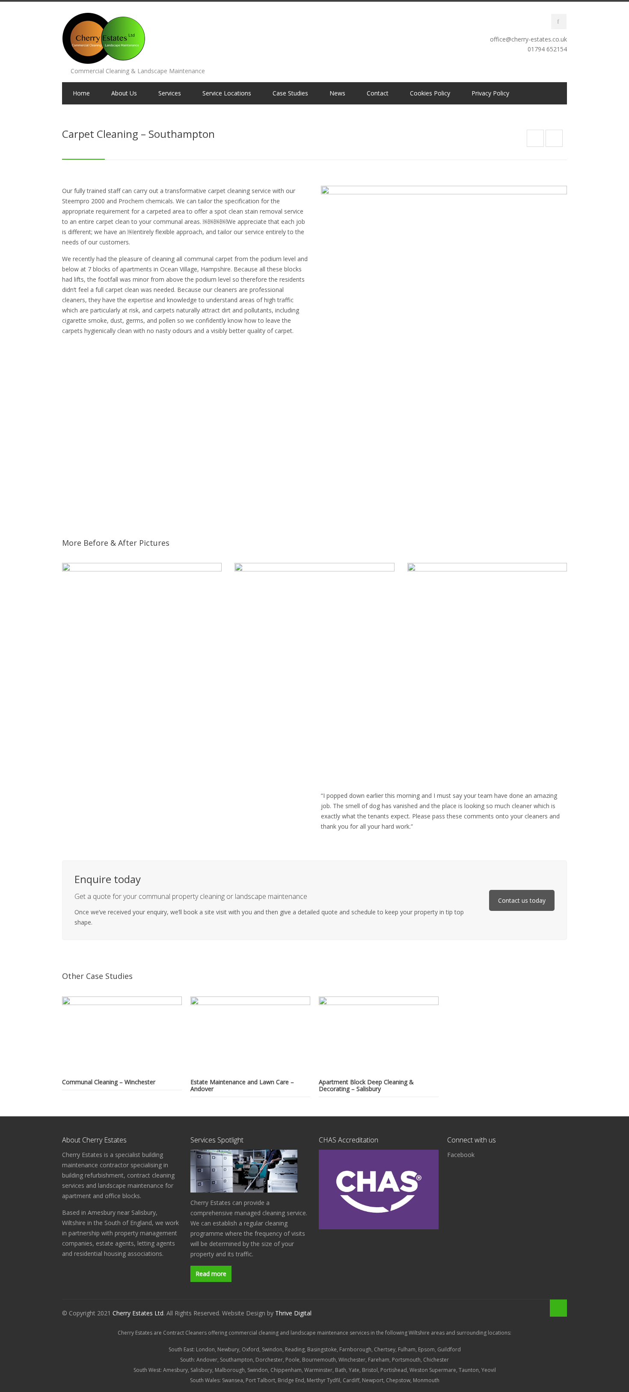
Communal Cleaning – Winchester (108, 1082)
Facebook (461, 1155)
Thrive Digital (293, 1313)
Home (81, 93)
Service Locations (226, 93)
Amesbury (175, 1370)
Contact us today (522, 900)
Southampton (236, 1359)
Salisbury (201, 1370)
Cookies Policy (430, 93)
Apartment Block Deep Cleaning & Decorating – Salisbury (366, 1085)
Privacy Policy (490, 93)
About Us (124, 93)
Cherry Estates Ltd (138, 1313)
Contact (378, 93)
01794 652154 (547, 49)
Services (169, 93)
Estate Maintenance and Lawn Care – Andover (242, 1085)
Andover (206, 1359)
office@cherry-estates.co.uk (528, 39)
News (337, 93)
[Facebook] (559, 21)
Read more (211, 1274)
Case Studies (290, 93)
